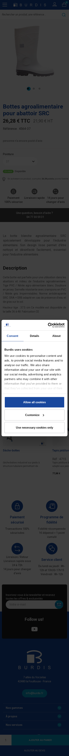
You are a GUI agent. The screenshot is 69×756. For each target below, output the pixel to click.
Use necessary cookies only (34, 427)
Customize (32, 414)
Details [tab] (34, 335)
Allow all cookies (34, 402)
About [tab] (56, 335)
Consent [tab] (12, 335)
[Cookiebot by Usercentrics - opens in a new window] (49, 325)
